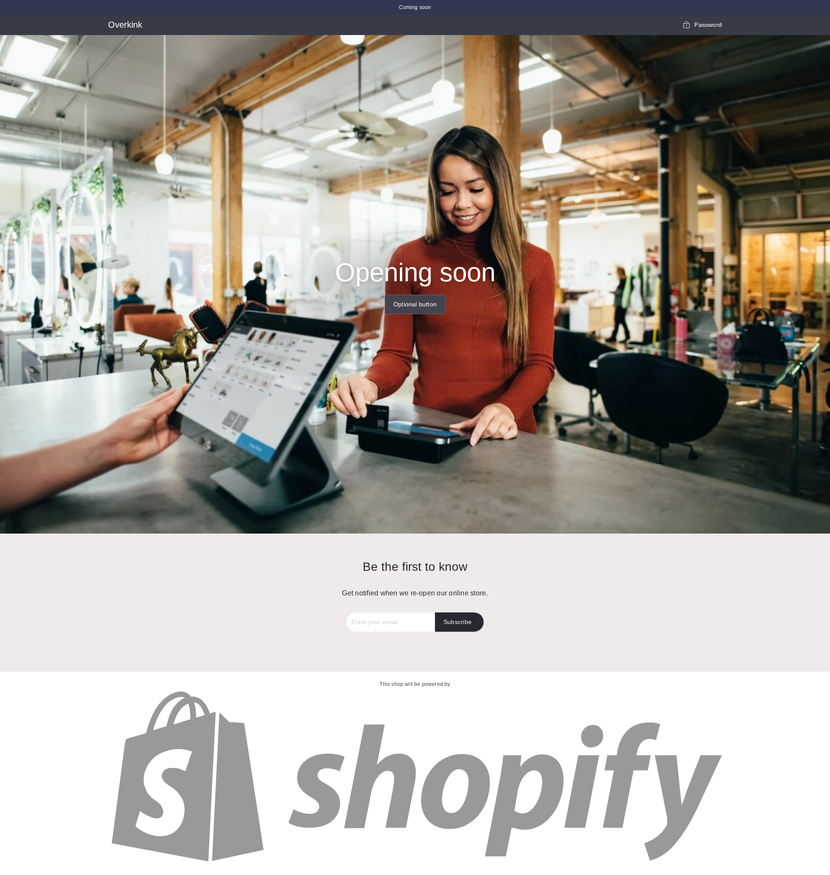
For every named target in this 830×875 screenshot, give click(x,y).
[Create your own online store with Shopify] (415, 862)
